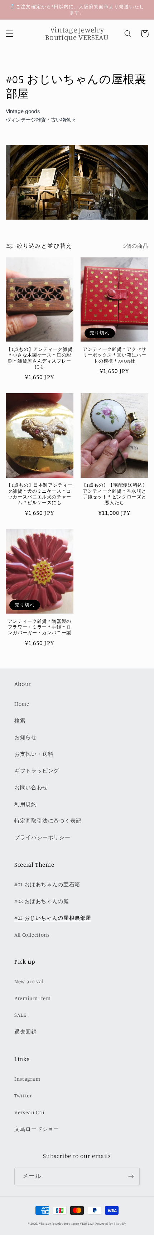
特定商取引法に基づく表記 (48, 821)
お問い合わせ (31, 787)
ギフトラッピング (36, 771)
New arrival (29, 981)
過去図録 (25, 1032)
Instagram (27, 1079)
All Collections (31, 935)
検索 (19, 720)
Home (21, 704)
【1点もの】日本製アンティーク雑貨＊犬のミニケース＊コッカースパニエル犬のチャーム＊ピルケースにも (39, 493)
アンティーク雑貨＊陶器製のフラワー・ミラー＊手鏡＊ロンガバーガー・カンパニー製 (39, 627)
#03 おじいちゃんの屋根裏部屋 (52, 918)
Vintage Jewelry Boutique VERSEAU (67, 1223)
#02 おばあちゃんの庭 (41, 901)
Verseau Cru (29, 1112)
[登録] (131, 1176)
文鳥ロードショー (36, 1129)
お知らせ (25, 737)
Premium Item (32, 998)
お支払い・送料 (33, 754)
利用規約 (25, 804)
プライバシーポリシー (42, 837)
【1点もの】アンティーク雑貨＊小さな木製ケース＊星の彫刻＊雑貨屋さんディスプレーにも (39, 358)
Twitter (23, 1095)
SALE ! (21, 1015)
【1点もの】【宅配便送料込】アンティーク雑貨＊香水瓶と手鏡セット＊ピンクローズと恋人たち (115, 493)
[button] (9, 33)
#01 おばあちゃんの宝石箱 (47, 884)
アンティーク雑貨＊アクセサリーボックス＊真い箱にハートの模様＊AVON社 (114, 355)
